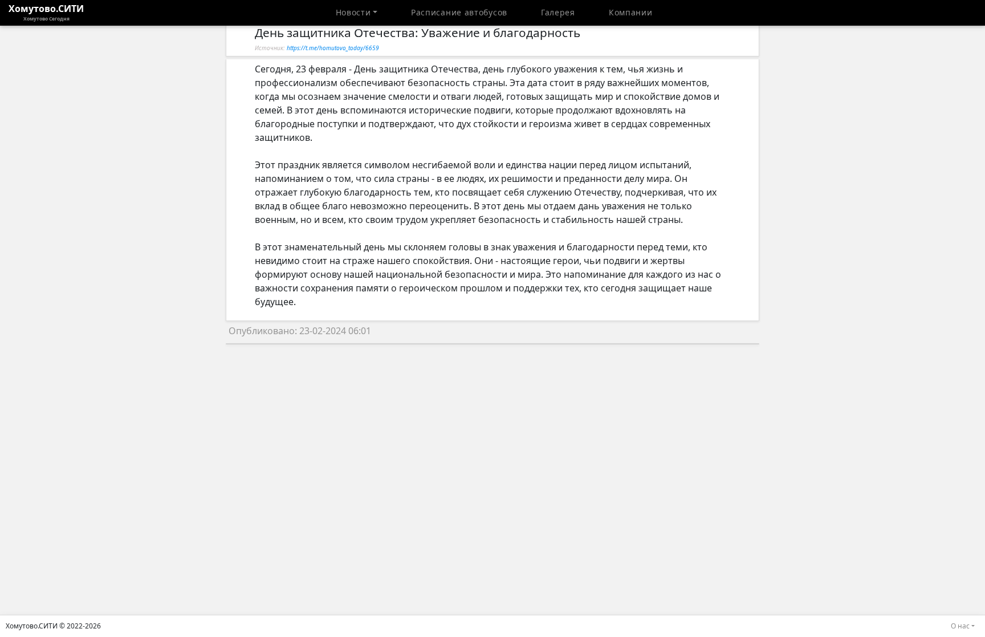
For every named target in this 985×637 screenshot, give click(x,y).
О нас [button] (960, 626)
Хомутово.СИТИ (46, 12)
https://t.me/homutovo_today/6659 (333, 48)
